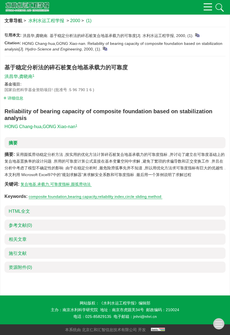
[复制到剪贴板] (197, 35)
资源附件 (20, 267)
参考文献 (20, 225)
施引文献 (18, 253)
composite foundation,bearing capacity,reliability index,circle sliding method (95, 196)
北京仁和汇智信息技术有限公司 (109, 329)
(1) (88, 20)
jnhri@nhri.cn (145, 316)
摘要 (13, 142)
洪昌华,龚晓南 (18, 76)
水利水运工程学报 (46, 20)
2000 (75, 20)
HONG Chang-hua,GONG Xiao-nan (39, 126)
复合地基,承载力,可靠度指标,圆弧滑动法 (56, 184)
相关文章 (18, 239)
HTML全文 (19, 211)
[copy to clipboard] (104, 48)
